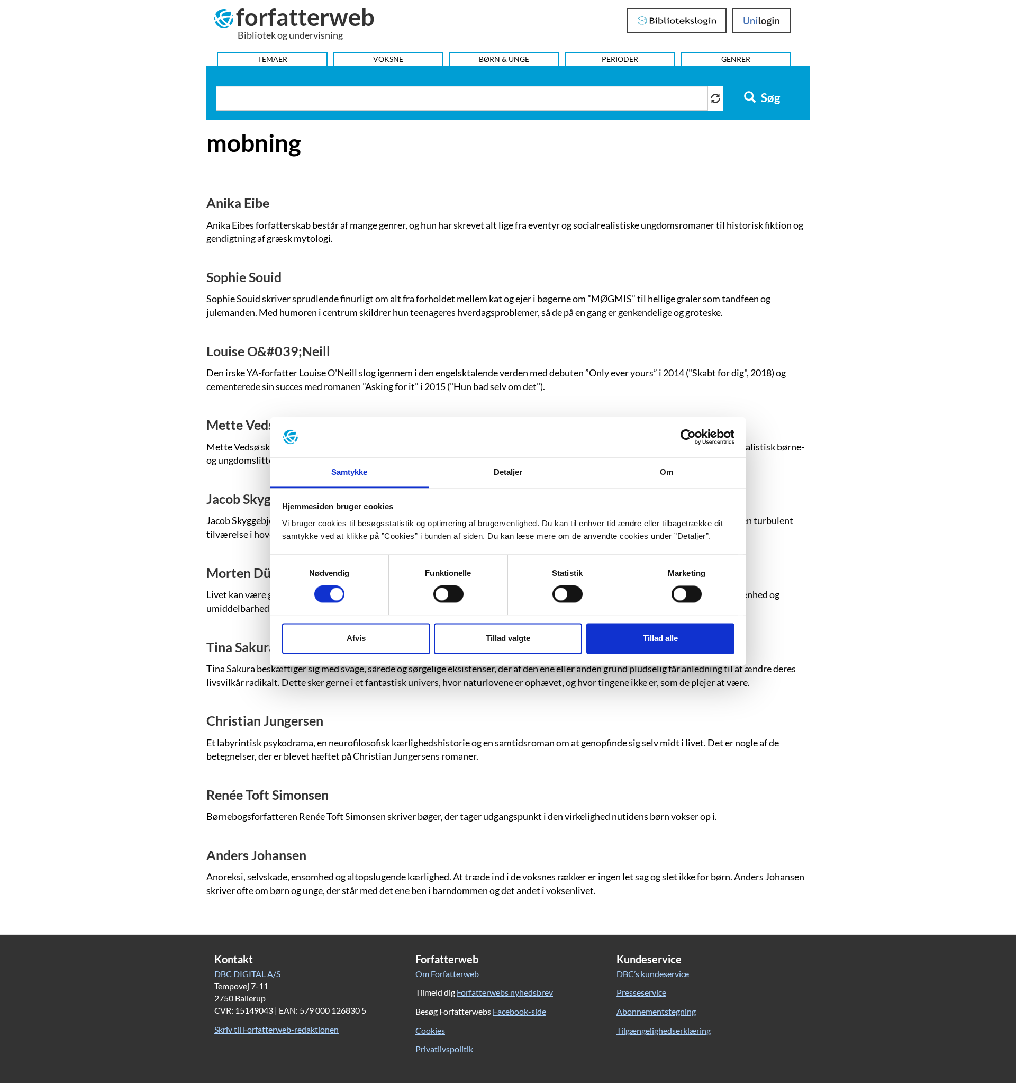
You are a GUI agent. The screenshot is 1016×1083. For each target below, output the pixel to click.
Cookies (430, 1030)
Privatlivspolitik (444, 1049)
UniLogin (762, 20)
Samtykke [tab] (349, 471)
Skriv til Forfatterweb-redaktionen (276, 1029)
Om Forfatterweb (447, 974)
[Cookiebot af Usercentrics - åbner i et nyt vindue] (688, 437)
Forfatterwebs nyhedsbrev (505, 992)
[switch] (448, 594)
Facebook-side (519, 1011)
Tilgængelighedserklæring (663, 1030)
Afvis (356, 638)
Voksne (388, 59)
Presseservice (641, 992)
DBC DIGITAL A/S (247, 974)
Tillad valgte (508, 638)
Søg (769, 98)
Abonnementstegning (656, 1011)
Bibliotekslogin (677, 20)
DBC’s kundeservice (652, 974)
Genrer (735, 59)
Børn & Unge (504, 59)
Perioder (620, 59)
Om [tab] (666, 471)
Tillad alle (660, 638)
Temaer (272, 59)
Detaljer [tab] (508, 471)
